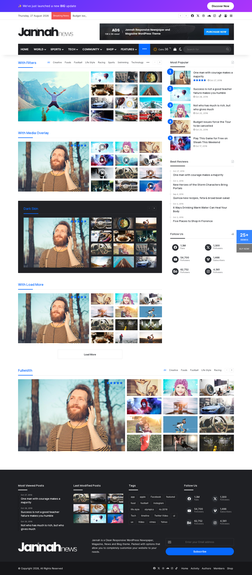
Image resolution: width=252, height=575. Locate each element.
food (133, 503)
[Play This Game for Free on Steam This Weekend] (180, 143)
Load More (90, 354)
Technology (137, 62)
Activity (195, 568)
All (48, 62)
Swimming (123, 62)
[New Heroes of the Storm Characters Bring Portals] (115, 498)
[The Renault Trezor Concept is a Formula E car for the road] (81, 498)
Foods (68, 62)
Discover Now (220, 6)
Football (78, 62)
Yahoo (164, 522)
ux (132, 522)
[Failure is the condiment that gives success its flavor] (115, 518)
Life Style (90, 62)
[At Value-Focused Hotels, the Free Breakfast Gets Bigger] (81, 508)
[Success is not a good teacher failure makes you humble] (180, 94)
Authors (206, 568)
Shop (110, 49)
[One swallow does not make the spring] (81, 518)
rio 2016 (163, 509)
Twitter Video (161, 515)
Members (219, 568)
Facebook (156, 496)
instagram (158, 503)
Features (127, 49)
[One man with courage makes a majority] (180, 78)
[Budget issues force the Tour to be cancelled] (180, 127)
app (133, 496)
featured (170, 496)
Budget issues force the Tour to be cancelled (99, 15)
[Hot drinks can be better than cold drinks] (98, 508)
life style (135, 509)
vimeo (152, 522)
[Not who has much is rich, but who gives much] (180, 110)
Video (141, 522)
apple (143, 496)
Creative (57, 62)
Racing (101, 62)
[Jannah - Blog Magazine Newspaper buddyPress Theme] (45, 31)
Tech (71, 49)
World (38, 49)
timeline (145, 515)
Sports (56, 49)
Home (25, 49)
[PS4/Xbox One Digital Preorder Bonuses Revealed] (98, 498)
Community (90, 49)
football (144, 503)
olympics (149, 509)
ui (174, 515)
